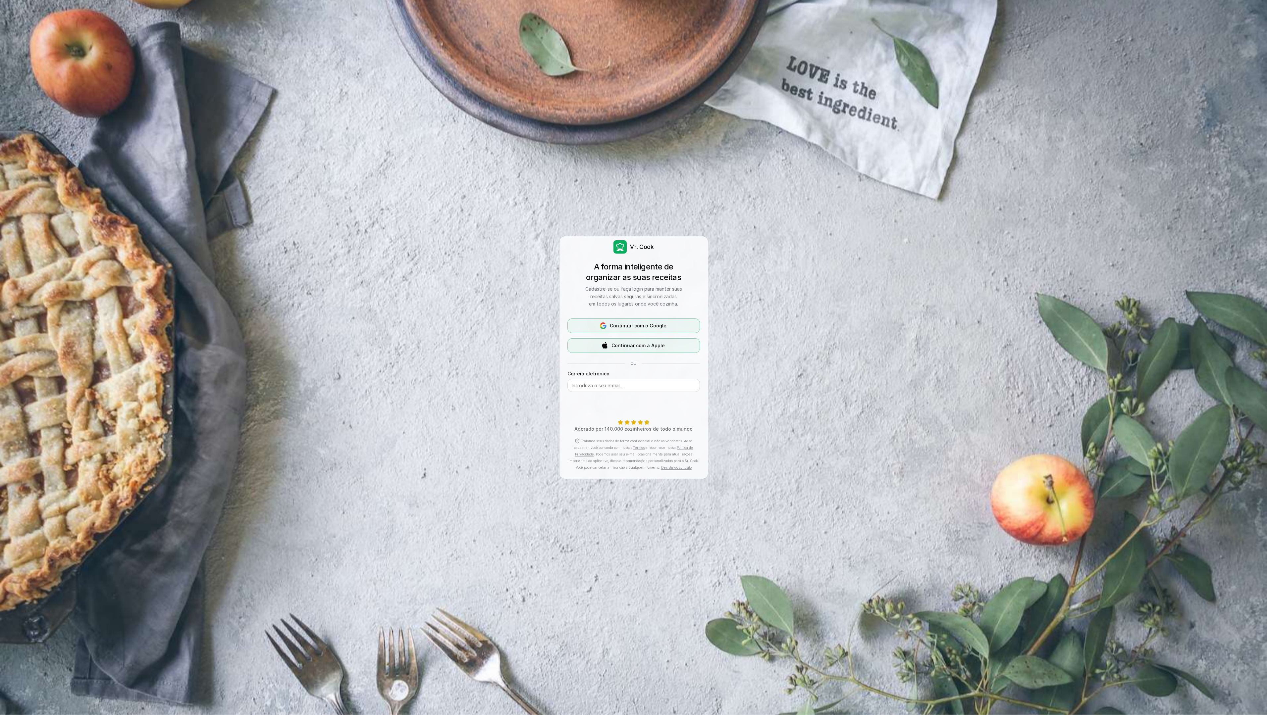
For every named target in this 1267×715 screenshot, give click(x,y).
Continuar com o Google (638, 325)
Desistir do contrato (676, 467)
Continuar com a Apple (638, 345)
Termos (639, 448)
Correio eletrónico (588, 373)
